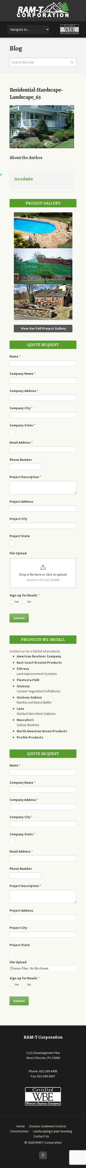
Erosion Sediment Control (47, 1126)
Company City (21, 408)
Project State (20, 536)
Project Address (21, 502)
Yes (16, 601)
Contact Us (41, 1136)
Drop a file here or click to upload (43, 574)
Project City (18, 519)
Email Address (21, 443)
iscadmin (24, 179)
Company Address (24, 391)
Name (15, 356)
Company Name (22, 374)
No (29, 601)
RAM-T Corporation (48, 1142)
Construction (19, 1131)
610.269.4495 (48, 1071)
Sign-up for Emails (24, 595)
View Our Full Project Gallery (43, 328)
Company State (22, 425)
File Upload (18, 553)
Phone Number (21, 460)
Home (20, 1126)
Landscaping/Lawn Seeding (52, 1131)
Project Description (25, 477)
